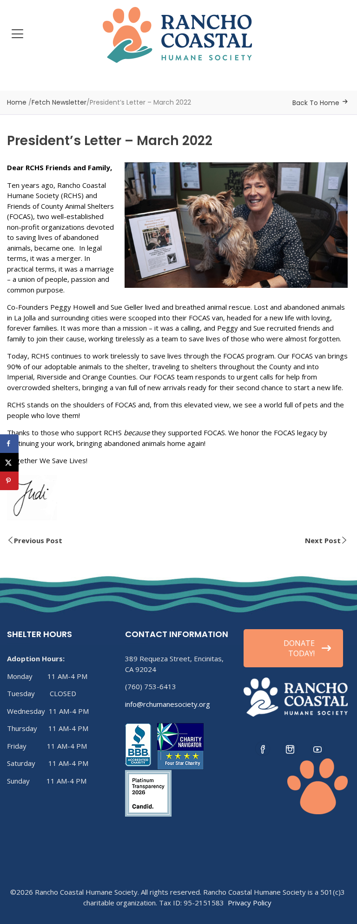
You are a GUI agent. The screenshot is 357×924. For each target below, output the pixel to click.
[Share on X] (9, 462)
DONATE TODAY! (299, 648)
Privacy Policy (249, 902)
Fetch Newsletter (59, 102)
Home (16, 102)
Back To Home (315, 102)
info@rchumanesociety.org (167, 704)
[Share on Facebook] (9, 443)
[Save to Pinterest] (9, 481)
